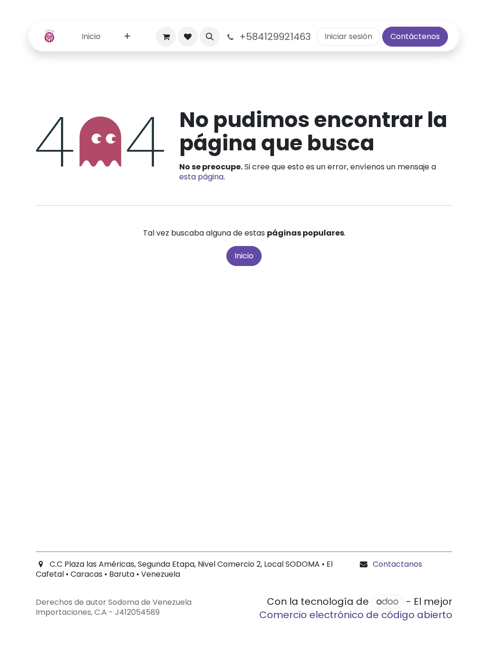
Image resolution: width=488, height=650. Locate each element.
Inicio (244, 255)
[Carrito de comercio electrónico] (166, 37)
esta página (201, 176)
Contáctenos (415, 36)
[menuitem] (91, 37)
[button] (210, 37)
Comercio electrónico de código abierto (355, 614)
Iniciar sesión (348, 36)
